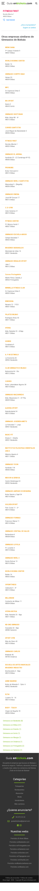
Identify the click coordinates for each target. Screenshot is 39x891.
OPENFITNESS (10, 585)
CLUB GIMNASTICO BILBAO (15, 368)
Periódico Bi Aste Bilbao (19, 838)
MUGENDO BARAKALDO (14, 248)
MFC (7, 87)
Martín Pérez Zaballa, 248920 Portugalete (13, 279)
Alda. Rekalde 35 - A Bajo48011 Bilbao (14, 332)
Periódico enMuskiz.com (19, 867)
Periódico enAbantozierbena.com (19, 863)
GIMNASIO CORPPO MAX (15, 74)
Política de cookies (27, 878)
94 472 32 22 (20, 817)
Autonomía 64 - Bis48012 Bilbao (12, 372)
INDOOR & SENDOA (12, 478)
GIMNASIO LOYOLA (12, 545)
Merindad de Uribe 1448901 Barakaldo (13, 252)
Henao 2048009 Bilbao (10, 78)
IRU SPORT (9, 101)
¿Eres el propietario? (28, 25)
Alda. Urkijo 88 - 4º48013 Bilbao (12, 119)
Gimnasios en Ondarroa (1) (12, 742)
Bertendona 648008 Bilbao (10, 536)
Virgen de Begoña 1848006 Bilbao (12, 712)
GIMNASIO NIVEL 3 (12, 558)
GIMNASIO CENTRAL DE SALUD (17, 531)
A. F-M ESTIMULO (12, 355)
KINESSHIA (9, 301)
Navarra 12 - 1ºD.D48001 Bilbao (12, 306)
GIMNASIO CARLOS (12, 651)
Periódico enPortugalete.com (19, 846)
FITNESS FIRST (11, 141)
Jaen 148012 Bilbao (10, 265)
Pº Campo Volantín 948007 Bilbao (12, 52)
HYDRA (8, 328)
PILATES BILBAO (11, 314)
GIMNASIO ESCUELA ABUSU (16, 234)
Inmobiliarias (19, 800)
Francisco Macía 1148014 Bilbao (12, 522)
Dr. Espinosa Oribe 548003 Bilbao (12, 92)
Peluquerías (19, 786)
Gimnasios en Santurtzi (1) (12, 750)
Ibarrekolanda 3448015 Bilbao (11, 412)
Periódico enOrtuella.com (19, 860)
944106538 (10, 20)
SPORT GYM (10, 638)
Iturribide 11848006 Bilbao (10, 469)
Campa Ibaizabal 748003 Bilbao (12, 239)
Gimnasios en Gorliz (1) (11, 733)
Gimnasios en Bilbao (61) (12, 725)
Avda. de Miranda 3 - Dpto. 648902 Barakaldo (15, 685)
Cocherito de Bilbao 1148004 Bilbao (13, 602)
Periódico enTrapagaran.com (19, 856)
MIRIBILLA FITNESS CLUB (15, 288)
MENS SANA (10, 47)
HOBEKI (8, 341)
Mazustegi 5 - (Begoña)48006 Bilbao (13, 185)
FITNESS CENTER (12, 221)
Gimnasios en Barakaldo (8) (13, 721)
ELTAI (7, 694)
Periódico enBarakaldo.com (19, 842)
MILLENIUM (9, 598)
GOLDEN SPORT (11, 504)
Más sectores (19, 804)
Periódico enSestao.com (19, 853)
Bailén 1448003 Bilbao (10, 65)
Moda (19, 797)
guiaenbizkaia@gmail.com (20, 821)
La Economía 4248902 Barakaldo (11, 359)
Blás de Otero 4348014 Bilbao (11, 642)
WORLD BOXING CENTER (14, 571)
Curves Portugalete (13, 274)
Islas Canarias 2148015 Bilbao (11, 212)
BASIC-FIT (9, 435)
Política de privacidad (12, 878)
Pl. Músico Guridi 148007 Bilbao (12, 225)
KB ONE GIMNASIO (12, 625)
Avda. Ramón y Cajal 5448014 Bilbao (13, 495)
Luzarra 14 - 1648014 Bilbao (10, 699)
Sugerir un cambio (29, 28)
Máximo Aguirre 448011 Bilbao (11, 455)
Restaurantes (19, 790)
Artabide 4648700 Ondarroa (11, 656)
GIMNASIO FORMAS (12, 518)
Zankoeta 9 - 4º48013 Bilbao (10, 589)
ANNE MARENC (11, 681)
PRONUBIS (9, 168)
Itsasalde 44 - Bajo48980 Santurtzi (12, 629)
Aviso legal (6, 880)
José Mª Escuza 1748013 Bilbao (12, 199)
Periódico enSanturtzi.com (19, 849)
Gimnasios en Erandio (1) (12, 729)
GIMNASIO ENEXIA (12, 194)
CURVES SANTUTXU (13, 128)
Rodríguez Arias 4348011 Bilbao (12, 319)
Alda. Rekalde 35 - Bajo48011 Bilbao (13, 616)
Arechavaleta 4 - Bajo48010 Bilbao (12, 672)
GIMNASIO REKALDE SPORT (16, 261)
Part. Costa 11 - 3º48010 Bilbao (12, 509)
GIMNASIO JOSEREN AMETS (16, 421)
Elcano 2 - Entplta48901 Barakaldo (11, 439)
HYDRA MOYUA (11, 611)
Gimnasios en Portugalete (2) (13, 746)
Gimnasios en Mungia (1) (12, 737)
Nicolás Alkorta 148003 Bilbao (11, 145)
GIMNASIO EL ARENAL (13, 154)
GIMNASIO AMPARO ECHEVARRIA (18, 491)
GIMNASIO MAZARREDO (14, 395)
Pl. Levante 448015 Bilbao (10, 549)
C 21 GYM (9, 208)
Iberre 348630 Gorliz (10, 105)
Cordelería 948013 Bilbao (10, 346)
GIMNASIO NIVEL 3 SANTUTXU (17, 181)
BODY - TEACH (11, 708)
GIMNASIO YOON (11, 464)
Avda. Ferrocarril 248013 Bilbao (11, 172)
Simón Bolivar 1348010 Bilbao (11, 562)
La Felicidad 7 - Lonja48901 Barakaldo (13, 426)
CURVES (8, 381)
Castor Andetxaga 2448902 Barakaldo (12, 482)
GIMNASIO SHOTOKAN (14, 114)
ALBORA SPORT (11, 408)
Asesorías (19, 793)
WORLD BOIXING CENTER (15, 61)
